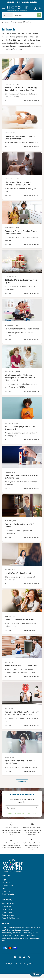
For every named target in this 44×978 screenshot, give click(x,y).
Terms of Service (8, 915)
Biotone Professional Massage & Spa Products (24, 964)
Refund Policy (7, 909)
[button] (3, 8)
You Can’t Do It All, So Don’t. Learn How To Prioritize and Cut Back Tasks (22, 713)
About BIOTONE (8, 903)
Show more (22, 781)
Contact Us (6, 882)
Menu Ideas (6, 891)
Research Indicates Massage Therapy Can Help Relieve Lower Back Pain (21, 88)
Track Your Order (8, 894)
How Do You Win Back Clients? (18, 573)
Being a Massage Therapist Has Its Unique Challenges (20, 137)
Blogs (4, 880)
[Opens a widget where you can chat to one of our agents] (36, 974)
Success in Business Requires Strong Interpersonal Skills (21, 232)
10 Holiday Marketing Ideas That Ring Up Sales (21, 281)
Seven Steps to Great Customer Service (22, 665)
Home (6, 22)
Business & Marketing (23, 22)
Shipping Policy (7, 906)
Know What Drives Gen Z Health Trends (22, 329)
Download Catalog (8, 885)
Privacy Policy (7, 912)
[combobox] (27, 15)
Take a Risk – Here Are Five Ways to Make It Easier (20, 762)
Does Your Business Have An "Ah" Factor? (19, 525)
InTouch (12, 22)
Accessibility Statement (10, 918)
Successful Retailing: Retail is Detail (20, 619)
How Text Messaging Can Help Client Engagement (21, 427)
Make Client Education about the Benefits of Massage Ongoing (19, 183)
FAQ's (4, 888)
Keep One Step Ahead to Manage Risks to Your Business (21, 476)
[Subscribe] (36, 807)
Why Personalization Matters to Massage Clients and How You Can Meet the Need (20, 377)
